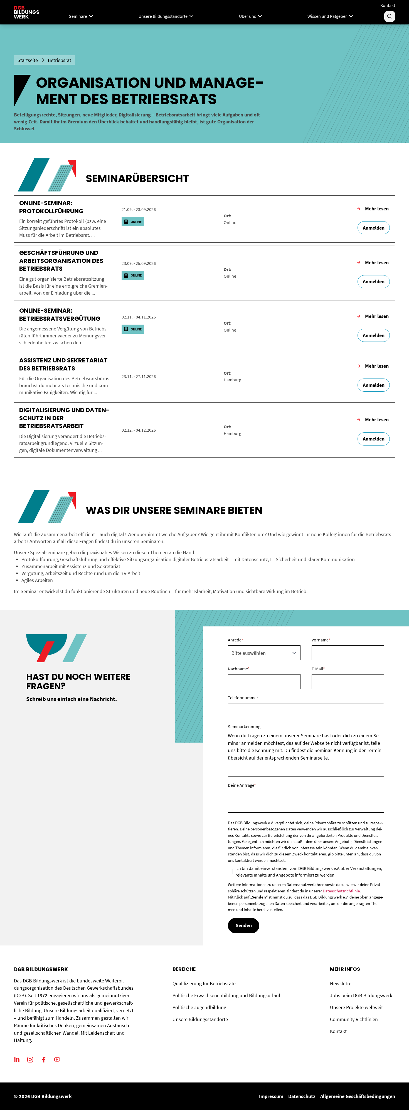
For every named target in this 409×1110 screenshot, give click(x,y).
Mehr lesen (377, 208)
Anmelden (374, 228)
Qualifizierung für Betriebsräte (204, 983)
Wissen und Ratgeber (327, 16)
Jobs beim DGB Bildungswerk (361, 995)
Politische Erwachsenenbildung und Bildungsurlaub (227, 995)
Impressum (271, 1096)
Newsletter (341, 983)
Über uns (247, 16)
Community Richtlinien (354, 1019)
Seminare (78, 16)
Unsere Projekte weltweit (356, 1007)
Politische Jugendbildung (199, 1007)
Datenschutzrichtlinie (341, 891)
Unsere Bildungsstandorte (163, 16)
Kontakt (387, 5)
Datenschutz (301, 1096)
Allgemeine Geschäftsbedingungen (357, 1096)
